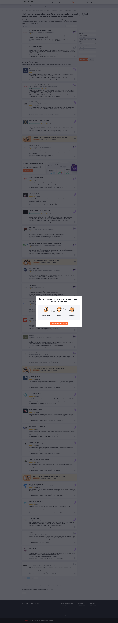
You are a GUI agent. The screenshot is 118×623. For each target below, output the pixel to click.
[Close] (80, 297)
